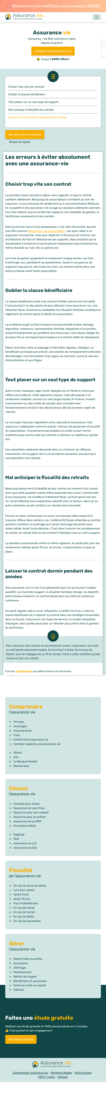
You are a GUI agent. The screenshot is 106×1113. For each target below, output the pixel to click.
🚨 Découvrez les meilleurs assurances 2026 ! (53, 5)
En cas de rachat (24, 912)
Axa (16, 757)
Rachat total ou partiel (28, 958)
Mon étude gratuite (21, 1039)
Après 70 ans (22, 899)
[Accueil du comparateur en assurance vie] (25, 17)
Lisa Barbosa (24, 671)
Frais (17, 735)
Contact (63, 1076)
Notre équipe (83, 1072)
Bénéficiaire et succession (30, 981)
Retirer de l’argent (25, 976)
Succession (21, 963)
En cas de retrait (24, 907)
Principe (19, 721)
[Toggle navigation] (96, 17)
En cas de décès (24, 916)
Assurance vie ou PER (27, 821)
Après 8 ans (21, 894)
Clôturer (19, 989)
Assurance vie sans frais (29, 808)
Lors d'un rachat (24, 890)
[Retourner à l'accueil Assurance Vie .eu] (53, 1064)
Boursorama (21, 766)
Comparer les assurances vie (53, 51)
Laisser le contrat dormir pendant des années (37, 117)
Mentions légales (61, 1072)
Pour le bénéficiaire (26, 903)
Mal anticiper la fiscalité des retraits (31, 109)
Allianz (18, 752)
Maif (16, 838)
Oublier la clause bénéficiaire (26, 94)
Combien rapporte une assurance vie (37, 744)
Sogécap (19, 834)
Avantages (20, 726)
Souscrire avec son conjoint (31, 812)
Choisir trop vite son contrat (26, 86)
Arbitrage (20, 967)
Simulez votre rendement (25, 134)
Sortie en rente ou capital (30, 985)
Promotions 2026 (25, 825)
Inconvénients (23, 730)
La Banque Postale (25, 761)
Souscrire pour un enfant (30, 817)
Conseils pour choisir (27, 803)
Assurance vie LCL (25, 843)
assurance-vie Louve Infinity (47, 231)
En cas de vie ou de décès (30, 885)
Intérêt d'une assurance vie (31, 739)
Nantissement (22, 972)
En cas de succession (27, 921)
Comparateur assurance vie (30, 1072)
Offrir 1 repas (46, 1076)
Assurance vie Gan (25, 847)
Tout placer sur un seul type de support (33, 102)
